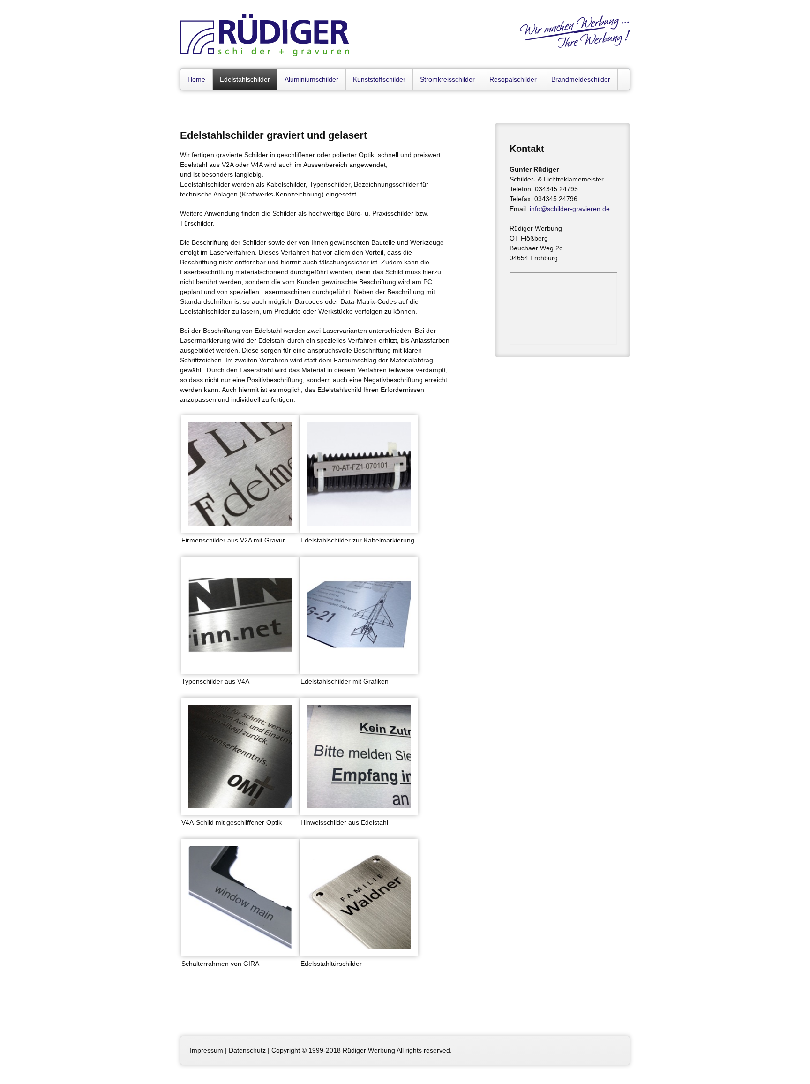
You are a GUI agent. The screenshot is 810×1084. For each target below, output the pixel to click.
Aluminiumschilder (311, 79)
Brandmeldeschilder (580, 79)
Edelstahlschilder (245, 79)
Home (196, 79)
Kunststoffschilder (379, 79)
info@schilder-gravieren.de (570, 208)
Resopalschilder (513, 79)
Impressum (206, 1050)
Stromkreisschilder (447, 79)
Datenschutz (247, 1050)
